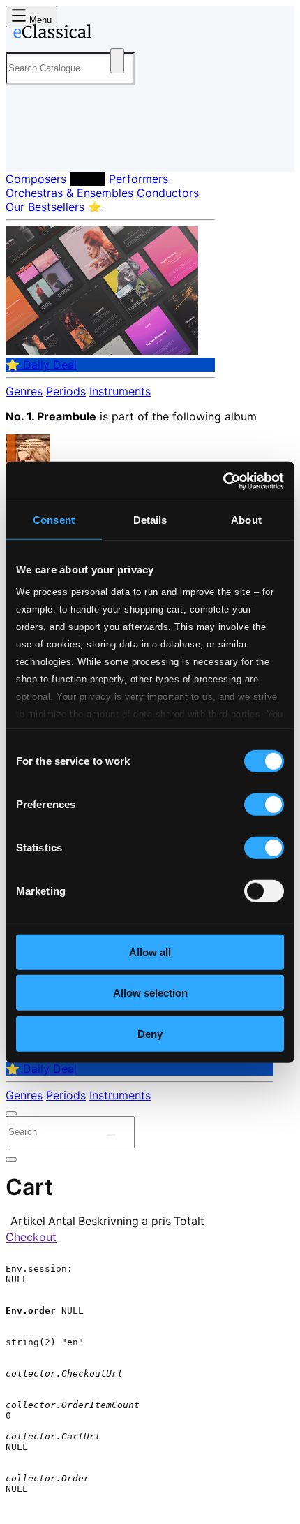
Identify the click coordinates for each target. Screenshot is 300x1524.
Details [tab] (150, 519)
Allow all (150, 952)
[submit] (111, 1135)
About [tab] (246, 519)
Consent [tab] (54, 519)
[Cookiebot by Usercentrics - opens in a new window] (223, 481)
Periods (66, 391)
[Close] (11, 1113)
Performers (138, 179)
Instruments (120, 391)
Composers (36, 179)
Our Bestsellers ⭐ (54, 207)
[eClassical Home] (147, 34)
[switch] (264, 804)
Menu (39, 20)
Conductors (168, 193)
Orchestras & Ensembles (69, 193)
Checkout (31, 1237)
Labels (87, 179)
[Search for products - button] (117, 60)
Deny (150, 1033)
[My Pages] (25, 150)
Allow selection (150, 993)
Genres (24, 391)
